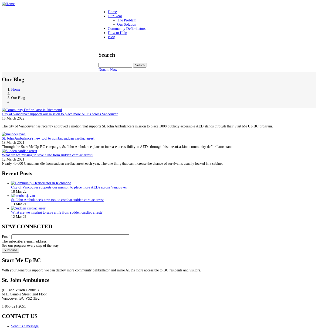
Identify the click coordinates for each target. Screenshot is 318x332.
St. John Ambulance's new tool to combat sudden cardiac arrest (57, 200)
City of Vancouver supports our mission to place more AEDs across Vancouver (69, 187)
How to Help (117, 33)
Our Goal (115, 16)
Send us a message (25, 326)
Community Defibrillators (126, 29)
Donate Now (108, 70)
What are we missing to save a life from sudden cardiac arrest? (56, 212)
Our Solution (126, 24)
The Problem (126, 20)
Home (112, 12)
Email (6, 237)
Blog (111, 37)
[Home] (8, 4)
